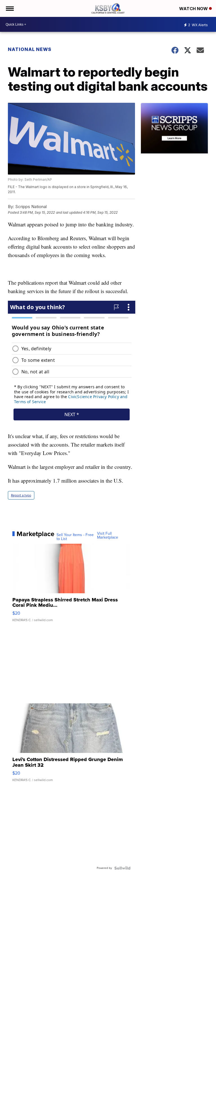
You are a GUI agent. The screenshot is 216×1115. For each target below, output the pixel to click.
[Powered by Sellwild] (122, 868)
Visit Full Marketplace (107, 535)
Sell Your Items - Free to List (75, 537)
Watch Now (194, 8)
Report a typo (21, 495)
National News (29, 49)
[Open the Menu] (9, 8)
